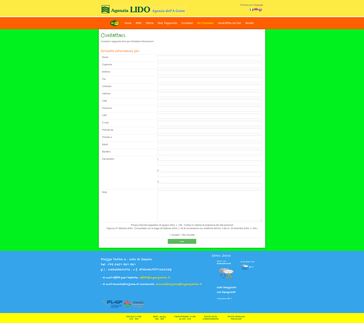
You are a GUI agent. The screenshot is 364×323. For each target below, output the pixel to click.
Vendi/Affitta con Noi (229, 23)
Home (128, 23)
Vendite (249, 23)
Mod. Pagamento (167, 23)
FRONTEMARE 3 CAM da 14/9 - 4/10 (177, 318)
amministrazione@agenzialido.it (179, 284)
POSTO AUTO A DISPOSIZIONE (203, 318)
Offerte (150, 23)
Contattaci (187, 23)
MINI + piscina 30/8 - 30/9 (152, 318)
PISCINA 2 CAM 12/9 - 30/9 (126, 318)
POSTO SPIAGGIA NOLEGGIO (228, 318)
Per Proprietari (205, 23)
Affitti (138, 23)
